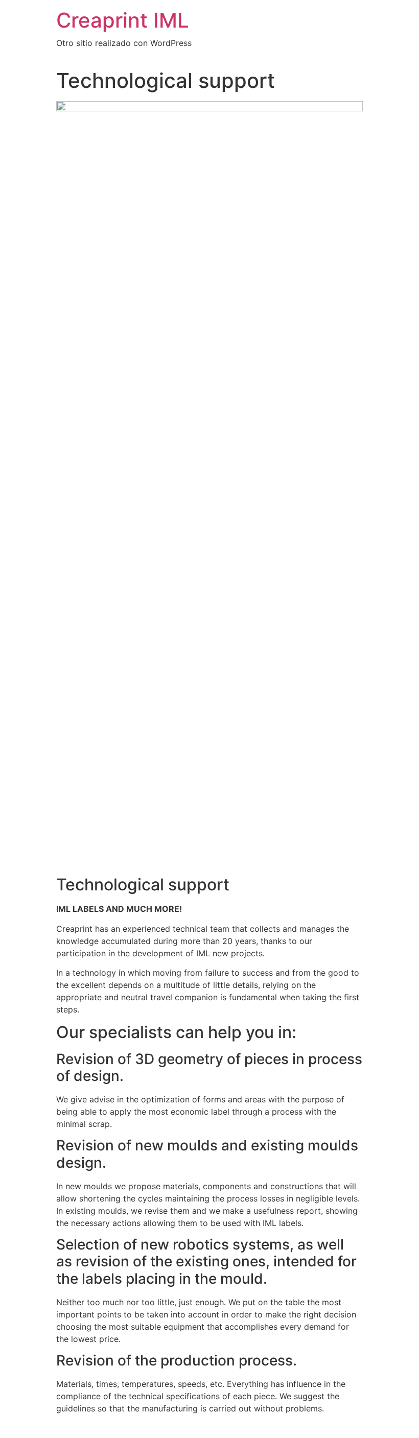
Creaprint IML (122, 20)
